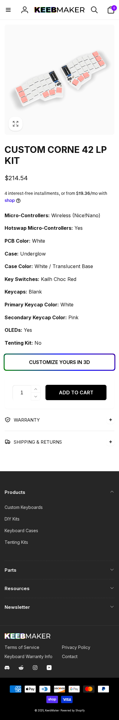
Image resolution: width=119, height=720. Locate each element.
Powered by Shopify (72, 710)
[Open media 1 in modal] (59, 80)
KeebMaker (52, 710)
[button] (8, 10)
